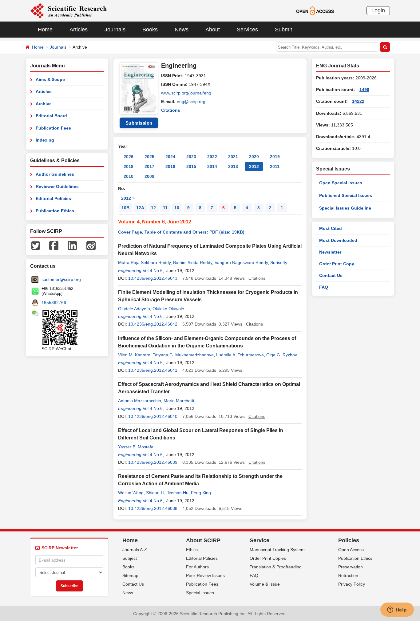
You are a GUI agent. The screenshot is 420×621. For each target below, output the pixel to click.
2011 (274, 166)
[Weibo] (91, 245)
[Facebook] (53, 245)
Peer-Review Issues (205, 575)
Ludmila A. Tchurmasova (240, 354)
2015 (191, 166)
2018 (128, 166)
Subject (129, 558)
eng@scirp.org (191, 101)
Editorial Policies (53, 198)
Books (150, 29)
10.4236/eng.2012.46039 (152, 462)
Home (45, 29)
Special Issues (200, 592)
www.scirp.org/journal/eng (186, 92)
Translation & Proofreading (276, 566)
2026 (128, 156)
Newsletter (330, 252)
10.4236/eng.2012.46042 (152, 324)
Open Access (351, 549)
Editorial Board (51, 115)
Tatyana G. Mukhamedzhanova (183, 354)
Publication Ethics (55, 210)
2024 (170, 156)
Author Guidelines (55, 174)
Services (247, 29)
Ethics (192, 549)
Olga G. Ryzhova (282, 354)
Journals (115, 29)
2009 (149, 176)
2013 (233, 166)
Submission (139, 123)
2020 (254, 156)
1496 (364, 89)
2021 (233, 156)
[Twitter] (35, 245)
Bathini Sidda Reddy (192, 262)
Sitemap (130, 575)
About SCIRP (203, 540)
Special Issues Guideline (345, 208)
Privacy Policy (351, 584)
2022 (212, 156)
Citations (170, 110)
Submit (283, 29)
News (181, 29)
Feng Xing (201, 492)
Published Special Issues (345, 195)
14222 (358, 101)
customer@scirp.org (61, 279)
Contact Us (331, 275)
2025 (149, 156)
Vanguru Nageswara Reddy (241, 262)
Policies (348, 540)
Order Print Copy (336, 263)
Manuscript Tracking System (277, 549)
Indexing (45, 140)
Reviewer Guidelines (57, 186)
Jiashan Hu (177, 492)
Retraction (348, 575)
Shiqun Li (155, 492)
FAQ (323, 287)
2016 (170, 166)
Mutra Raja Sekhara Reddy (144, 262)
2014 (212, 166)
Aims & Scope (50, 79)
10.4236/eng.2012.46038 (152, 508)
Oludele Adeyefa (134, 308)
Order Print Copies (268, 558)
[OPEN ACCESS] (315, 10)
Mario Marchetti (179, 400)
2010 (128, 176)
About (212, 29)
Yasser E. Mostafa (135, 446)
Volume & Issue (265, 584)
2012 (254, 166)
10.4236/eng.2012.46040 (152, 416)
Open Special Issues (340, 182)
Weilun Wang (131, 492)
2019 (275, 156)
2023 (191, 156)
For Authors (197, 566)
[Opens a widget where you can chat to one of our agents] (397, 610)
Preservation (350, 566)
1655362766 (54, 302)
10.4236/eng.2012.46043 (152, 278)
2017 (149, 166)
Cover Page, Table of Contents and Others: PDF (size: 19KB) (181, 232)
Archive (44, 103)
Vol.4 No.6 (153, 270)
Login (378, 10)
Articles (78, 29)
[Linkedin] (72, 245)
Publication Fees (53, 128)
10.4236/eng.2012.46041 (152, 370)
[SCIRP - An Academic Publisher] (68, 10)
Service (259, 540)
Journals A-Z (134, 549)
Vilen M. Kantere (134, 354)
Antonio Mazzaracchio (139, 400)
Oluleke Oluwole (168, 308)
